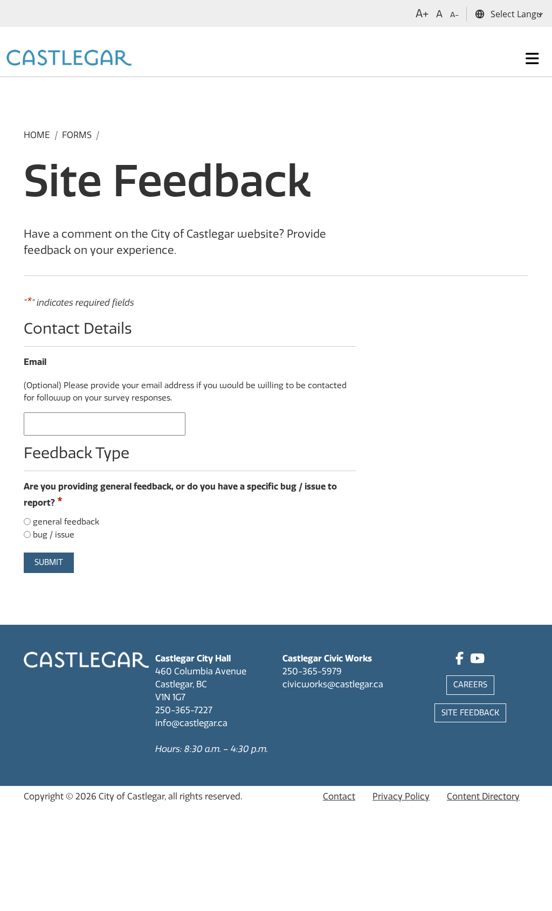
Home (37, 135)
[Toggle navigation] (532, 59)
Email (35, 361)
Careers (470, 684)
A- (454, 14)
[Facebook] (460, 660)
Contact (339, 796)
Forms (77, 135)
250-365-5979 (312, 671)
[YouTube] (477, 660)
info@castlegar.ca (191, 723)
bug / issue (53, 535)
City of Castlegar (131, 796)
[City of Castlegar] (69, 59)
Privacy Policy (401, 796)
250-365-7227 (183, 710)
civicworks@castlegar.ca (332, 684)
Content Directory (483, 796)
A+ (422, 13)
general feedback (66, 522)
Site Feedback (470, 712)
